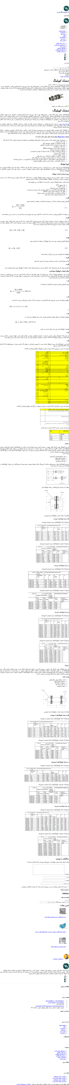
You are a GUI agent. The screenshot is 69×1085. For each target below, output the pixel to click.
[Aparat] (65, 56)
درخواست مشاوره (58, 958)
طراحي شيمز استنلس (59, 1076)
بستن (67, 74)
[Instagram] (65, 59)
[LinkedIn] (65, 58)
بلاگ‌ (64, 35)
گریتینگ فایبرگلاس (60, 50)
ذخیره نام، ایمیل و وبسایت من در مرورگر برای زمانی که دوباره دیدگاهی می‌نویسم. (44, 886)
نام (67, 877)
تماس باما (63, 40)
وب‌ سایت (66, 883)
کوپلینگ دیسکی (61, 48)
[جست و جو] (67, 901)
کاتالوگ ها (63, 37)
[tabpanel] (34, 35)
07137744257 (60, 1002)
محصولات (63, 32)
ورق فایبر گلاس (61, 51)
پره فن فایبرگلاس (61, 43)
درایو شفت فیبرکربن (60, 45)
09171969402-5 (59, 1001)
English (65, 12)
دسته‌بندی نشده (64, 76)
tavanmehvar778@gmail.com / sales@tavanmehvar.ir (50, 1006)
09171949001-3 (50, 1001)
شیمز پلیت (63, 46)
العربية (59, 12)
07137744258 (51, 1002)
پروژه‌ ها (63, 34)
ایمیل (67, 880)
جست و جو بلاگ (60, 902)
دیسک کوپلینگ (61, 136)
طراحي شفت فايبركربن (59, 1078)
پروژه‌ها (63, 1030)
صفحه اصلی (62, 31)
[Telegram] (65, 54)
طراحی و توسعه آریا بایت (23, 1084)
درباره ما (63, 39)
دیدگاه (67, 874)
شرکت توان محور (64, 124)
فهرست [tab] (63, 26)
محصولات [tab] (63, 27)
